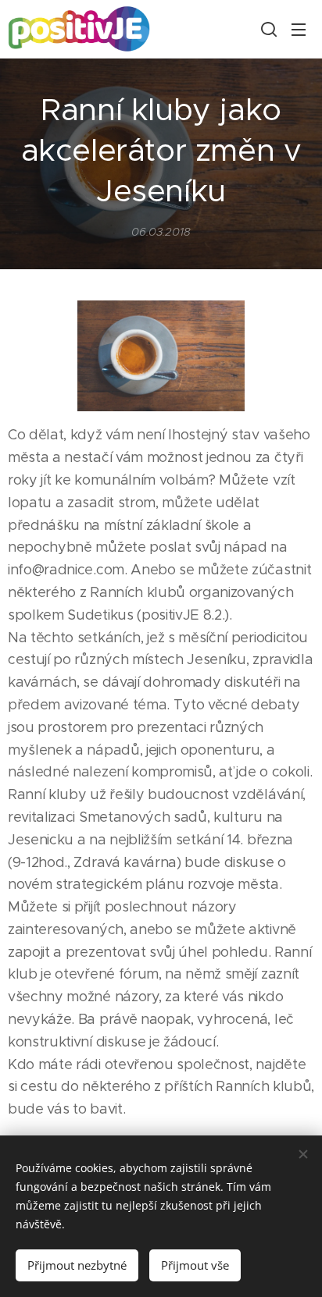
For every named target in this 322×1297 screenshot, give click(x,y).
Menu (298, 28)
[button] (267, 28)
